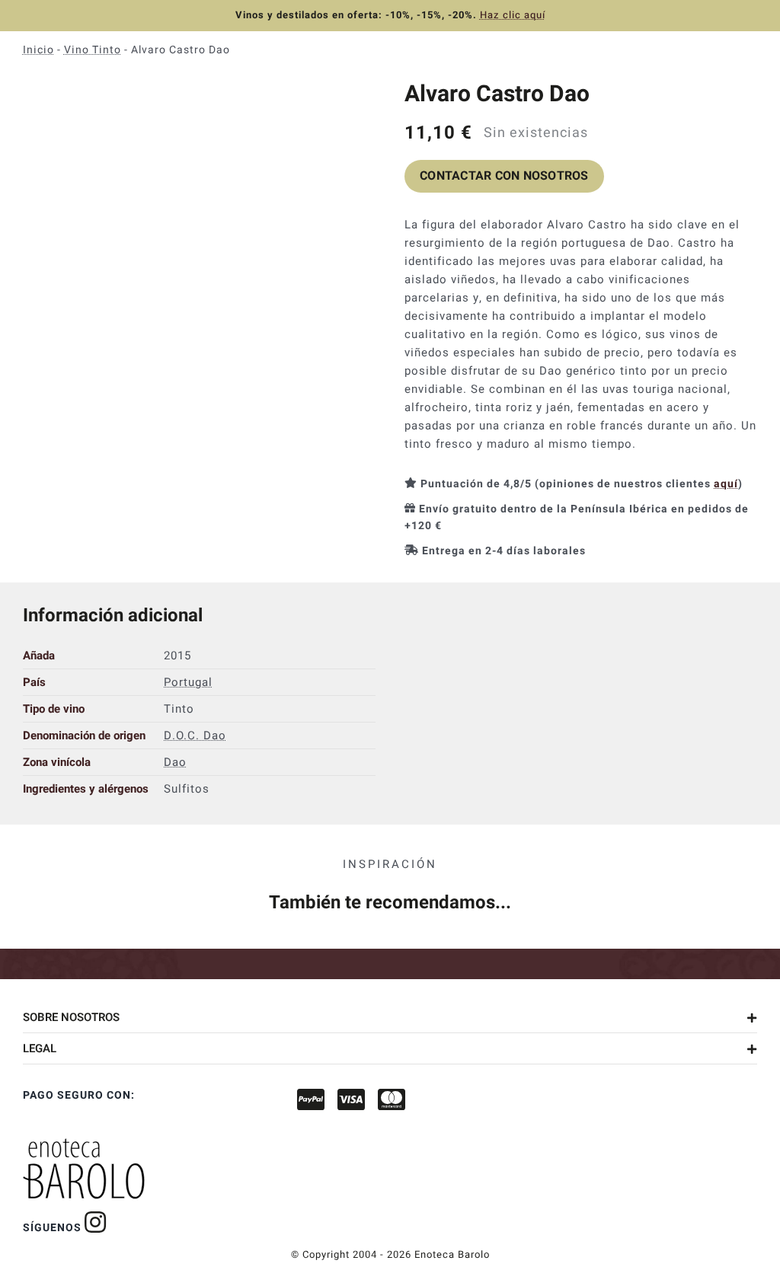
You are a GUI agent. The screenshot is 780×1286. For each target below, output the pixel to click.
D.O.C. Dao (195, 735)
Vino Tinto (92, 50)
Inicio (38, 50)
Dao (175, 762)
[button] (390, 1017)
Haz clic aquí (512, 15)
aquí (726, 484)
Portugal (188, 682)
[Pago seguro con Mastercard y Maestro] (96, 1222)
